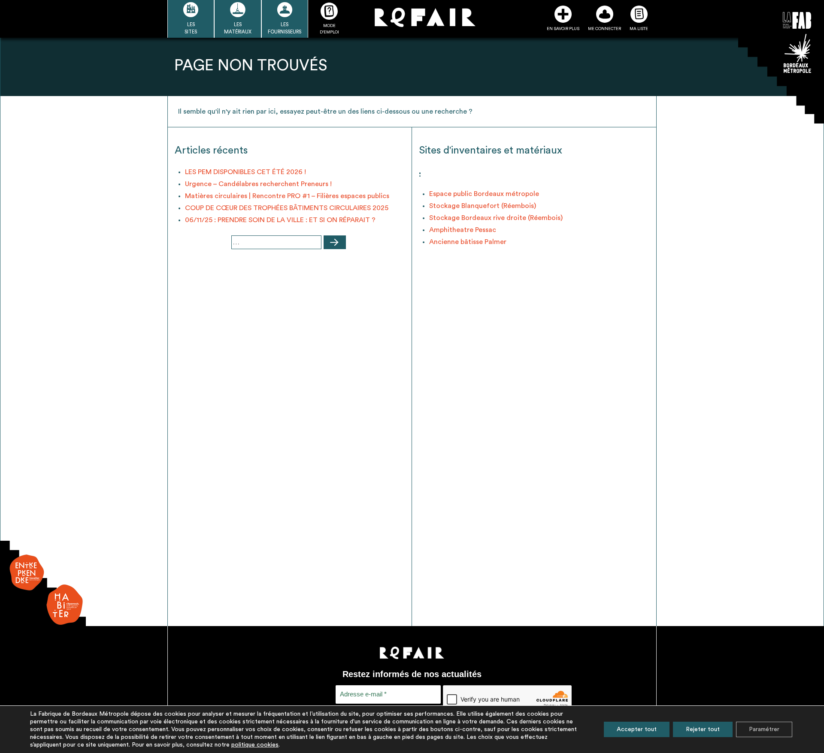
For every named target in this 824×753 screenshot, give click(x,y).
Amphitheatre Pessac (462, 229)
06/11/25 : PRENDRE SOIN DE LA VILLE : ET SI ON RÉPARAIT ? (280, 220)
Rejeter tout (703, 729)
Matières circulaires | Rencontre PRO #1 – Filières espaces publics (287, 196)
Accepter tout (637, 729)
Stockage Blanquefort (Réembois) (482, 205)
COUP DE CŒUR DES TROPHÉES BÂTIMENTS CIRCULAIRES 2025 (286, 208)
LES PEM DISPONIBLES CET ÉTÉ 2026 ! (245, 172)
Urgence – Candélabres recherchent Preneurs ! (258, 184)
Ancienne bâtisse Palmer (467, 241)
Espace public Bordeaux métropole (484, 193)
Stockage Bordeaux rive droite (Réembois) (496, 217)
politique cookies (255, 745)
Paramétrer (764, 729)
